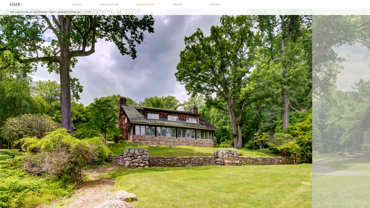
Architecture (109, 4)
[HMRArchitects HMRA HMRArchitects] (24, 4)
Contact (214, 4)
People (177, 4)
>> (119, 12)
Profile (77, 4)
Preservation (145, 4)
